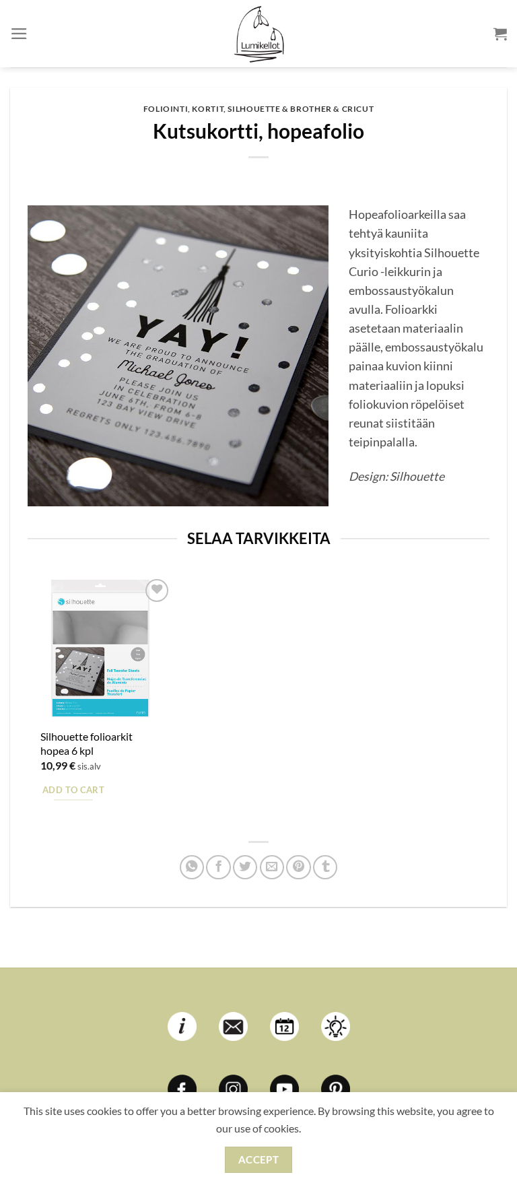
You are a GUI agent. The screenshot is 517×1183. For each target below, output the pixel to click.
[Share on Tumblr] (325, 867)
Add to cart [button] (73, 789)
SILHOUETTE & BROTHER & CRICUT (301, 109)
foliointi (165, 109)
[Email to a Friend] (272, 867)
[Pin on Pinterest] (298, 867)
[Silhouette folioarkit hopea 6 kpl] (100, 648)
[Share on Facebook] (218, 867)
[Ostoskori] (500, 33)
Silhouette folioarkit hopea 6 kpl (86, 743)
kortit (207, 109)
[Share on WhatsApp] (192, 867)
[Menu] (19, 33)
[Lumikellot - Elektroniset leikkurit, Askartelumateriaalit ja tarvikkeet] (258, 33)
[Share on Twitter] (245, 867)
